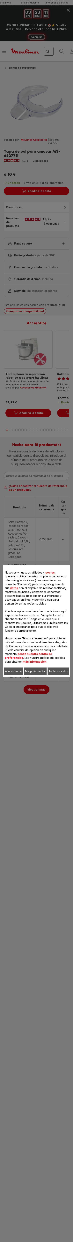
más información (35, 661)
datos (14, 588)
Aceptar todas (13, 671)
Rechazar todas (58, 671)
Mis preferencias (35, 671)
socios (50, 572)
